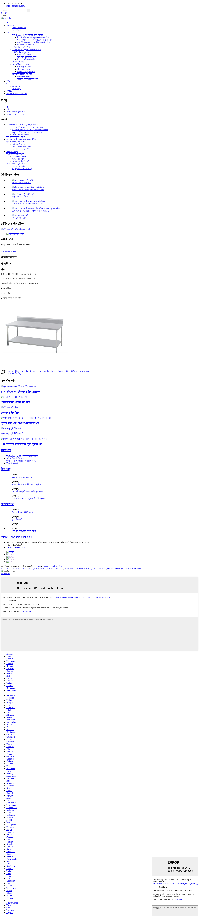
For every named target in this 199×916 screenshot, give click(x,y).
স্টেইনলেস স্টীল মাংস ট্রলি (97, 569)
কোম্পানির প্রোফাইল (19, 27)
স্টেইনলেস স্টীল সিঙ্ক (14, 373)
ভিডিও (8, 81)
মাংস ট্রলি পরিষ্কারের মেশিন (26, 57)
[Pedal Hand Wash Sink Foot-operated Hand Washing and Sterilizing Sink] (26, 418)
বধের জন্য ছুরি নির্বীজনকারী (12, 433)
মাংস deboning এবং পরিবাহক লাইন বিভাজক (27, 35)
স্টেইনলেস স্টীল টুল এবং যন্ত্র (22, 74)
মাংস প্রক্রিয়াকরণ (113, 569)
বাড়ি (7, 23)
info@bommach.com (15, 547)
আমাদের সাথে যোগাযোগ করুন (16, 93)
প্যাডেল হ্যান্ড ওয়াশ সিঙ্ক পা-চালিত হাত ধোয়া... (21, 423)
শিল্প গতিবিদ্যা (16, 88)
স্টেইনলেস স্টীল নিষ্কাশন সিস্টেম (75, 569)
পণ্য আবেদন (7, 504)
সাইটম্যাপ (45, 566)
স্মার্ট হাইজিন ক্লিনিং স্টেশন (21, 47)
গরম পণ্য (6, 450)
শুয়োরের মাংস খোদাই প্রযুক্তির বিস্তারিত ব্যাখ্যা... (29, 498)
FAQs (9, 91)
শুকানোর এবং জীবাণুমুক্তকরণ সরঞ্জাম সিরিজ (26, 49)
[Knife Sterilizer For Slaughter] (11, 428)
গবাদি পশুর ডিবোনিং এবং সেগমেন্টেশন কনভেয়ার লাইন (35, 40)
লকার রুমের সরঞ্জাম (23, 76)
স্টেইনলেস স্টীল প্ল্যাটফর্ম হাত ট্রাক (15, 402)
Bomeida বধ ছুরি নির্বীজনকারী (22, 512)
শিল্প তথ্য (5, 469)
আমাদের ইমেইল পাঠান (8, 251)
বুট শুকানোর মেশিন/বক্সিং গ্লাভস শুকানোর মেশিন (28, 189)
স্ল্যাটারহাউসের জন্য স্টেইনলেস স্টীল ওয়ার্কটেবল (20, 391)
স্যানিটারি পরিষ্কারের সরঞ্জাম (21, 52)
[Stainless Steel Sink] (9, 407)
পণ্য (7, 32)
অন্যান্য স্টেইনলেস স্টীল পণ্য (27, 79)
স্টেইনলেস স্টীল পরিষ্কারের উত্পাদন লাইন (49, 569)
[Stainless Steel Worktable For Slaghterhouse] (18, 386)
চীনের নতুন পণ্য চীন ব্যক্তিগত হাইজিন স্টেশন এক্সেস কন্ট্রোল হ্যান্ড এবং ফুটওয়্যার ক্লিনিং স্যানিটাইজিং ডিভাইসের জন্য (48, 371)
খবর (7, 84)
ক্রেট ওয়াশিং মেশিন (24, 54)
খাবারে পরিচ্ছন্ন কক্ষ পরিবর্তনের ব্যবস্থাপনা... (27, 484)
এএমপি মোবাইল (56, 566)
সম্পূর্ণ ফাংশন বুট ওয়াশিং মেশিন (22, 197)
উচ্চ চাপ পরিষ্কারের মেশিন (26, 59)
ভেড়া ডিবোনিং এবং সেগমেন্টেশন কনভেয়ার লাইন (33, 42)
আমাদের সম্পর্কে (11, 25)
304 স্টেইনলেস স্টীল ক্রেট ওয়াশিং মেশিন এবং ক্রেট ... (31, 211)
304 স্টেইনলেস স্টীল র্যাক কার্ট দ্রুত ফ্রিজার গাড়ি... (22, 444)
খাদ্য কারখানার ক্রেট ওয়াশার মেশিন (24, 531)
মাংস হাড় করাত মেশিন (19, 218)
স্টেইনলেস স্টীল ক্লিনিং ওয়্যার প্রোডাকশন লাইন (18, 569)
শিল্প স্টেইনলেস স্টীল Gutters (131, 569)
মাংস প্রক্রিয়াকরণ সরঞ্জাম (20, 64)
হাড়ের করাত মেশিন (23, 69)
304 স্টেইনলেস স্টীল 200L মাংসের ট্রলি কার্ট (27, 204)
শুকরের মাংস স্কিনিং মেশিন (26, 71)
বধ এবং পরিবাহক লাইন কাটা (21, 182)
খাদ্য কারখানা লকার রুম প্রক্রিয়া (23, 477)
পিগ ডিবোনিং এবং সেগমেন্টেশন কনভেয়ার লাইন (33, 37)
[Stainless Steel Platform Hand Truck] (14, 397)
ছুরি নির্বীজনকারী (17, 519)
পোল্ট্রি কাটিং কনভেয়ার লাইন (26, 45)
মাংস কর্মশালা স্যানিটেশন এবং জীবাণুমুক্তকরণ (27, 491)
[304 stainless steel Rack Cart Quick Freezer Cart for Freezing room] (25, 439)
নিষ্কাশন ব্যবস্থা (18, 62)
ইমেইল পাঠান (5, 573)
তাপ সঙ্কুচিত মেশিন (24, 66)
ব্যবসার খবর (16, 86)
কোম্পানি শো (16, 30)
